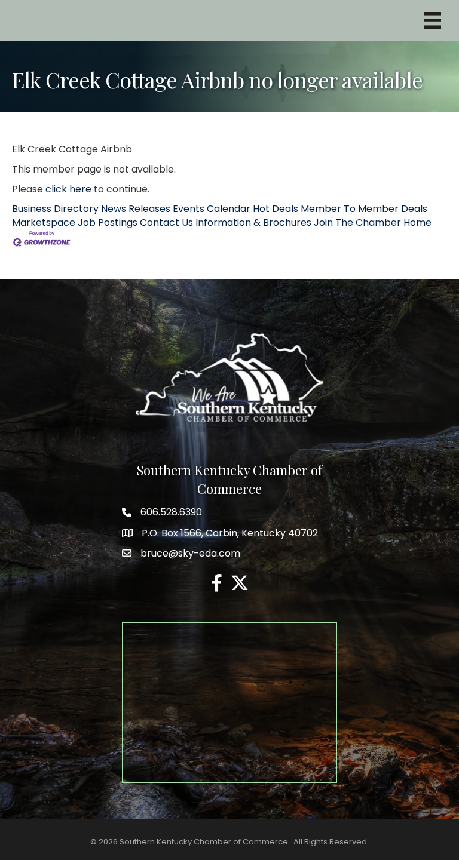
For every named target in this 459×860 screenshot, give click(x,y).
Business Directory (55, 209)
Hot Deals (275, 209)
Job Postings (107, 222)
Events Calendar (211, 209)
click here (68, 189)
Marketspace (43, 222)
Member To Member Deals (364, 209)
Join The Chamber (357, 222)
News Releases (135, 209)
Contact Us (166, 222)
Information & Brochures (253, 222)
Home (417, 222)
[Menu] (432, 20)
